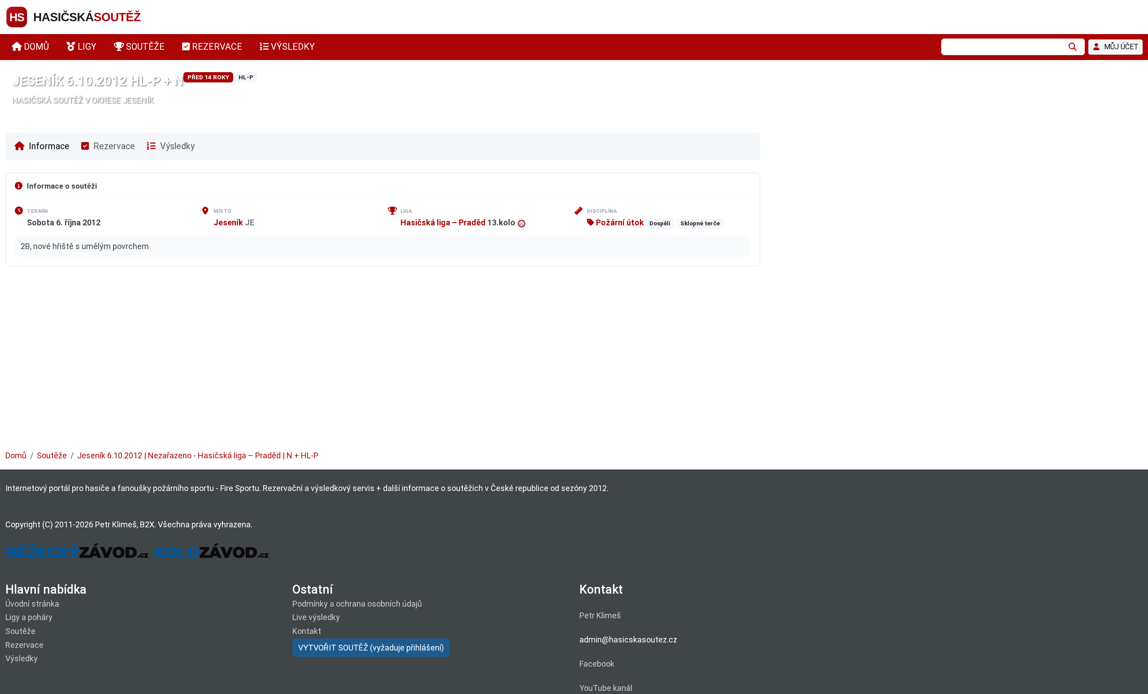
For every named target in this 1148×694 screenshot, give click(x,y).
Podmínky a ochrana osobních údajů (357, 603)
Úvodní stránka (32, 603)
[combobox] (1002, 47)
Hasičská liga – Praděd (443, 222)
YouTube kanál (605, 688)
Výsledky (176, 146)
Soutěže (52, 455)
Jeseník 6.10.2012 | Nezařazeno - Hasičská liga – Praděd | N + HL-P (197, 455)
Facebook (596, 663)
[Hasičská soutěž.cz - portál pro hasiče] (90, 16)
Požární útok (619, 222)
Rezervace (113, 146)
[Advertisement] (274, 364)
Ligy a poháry (28, 617)
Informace (48, 146)
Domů (15, 455)
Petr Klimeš (600, 615)
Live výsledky (316, 617)
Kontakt (306, 631)
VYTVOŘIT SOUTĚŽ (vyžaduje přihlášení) (371, 647)
